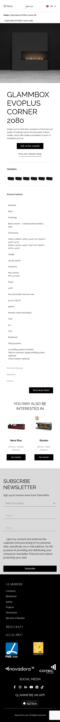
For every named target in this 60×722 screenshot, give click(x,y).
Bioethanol (11, 596)
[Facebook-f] (14, 687)
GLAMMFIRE (14, 584)
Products (16, 450)
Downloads (11, 612)
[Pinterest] (37, 687)
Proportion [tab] (11, 375)
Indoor (47, 447)
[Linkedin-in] (25, 687)
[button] (30, 584)
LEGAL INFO (14, 635)
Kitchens (12, 447)
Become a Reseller (15, 618)
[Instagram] (20, 687)
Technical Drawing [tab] (15, 368)
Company (11, 591)
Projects (10, 607)
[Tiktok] (42, 687)
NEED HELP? (15, 627)
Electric (40, 447)
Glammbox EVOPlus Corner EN (23, 15)
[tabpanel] (28, 281)
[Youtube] (31, 687)
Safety (9, 602)
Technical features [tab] (15, 194)
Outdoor (20, 447)
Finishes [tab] (10, 381)
